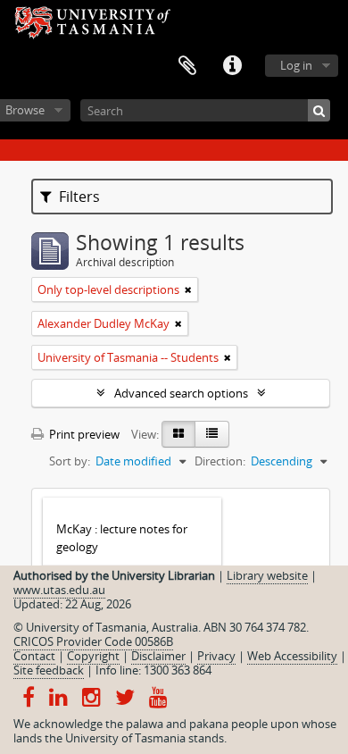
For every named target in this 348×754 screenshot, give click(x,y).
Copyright (93, 656)
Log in (296, 65)
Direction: (220, 461)
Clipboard (187, 66)
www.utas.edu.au (59, 590)
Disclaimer (158, 656)
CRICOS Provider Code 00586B (93, 641)
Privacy (216, 656)
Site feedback (48, 670)
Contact (34, 656)
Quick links (232, 66)
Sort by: (69, 461)
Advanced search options (181, 393)
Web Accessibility (292, 656)
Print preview (83, 434)
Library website (267, 575)
